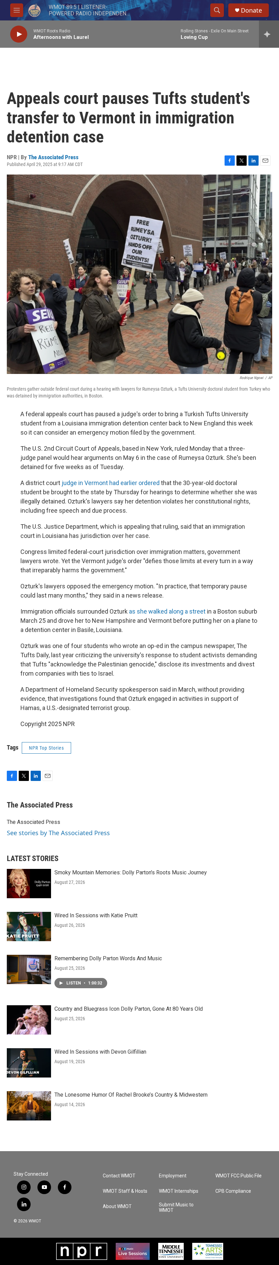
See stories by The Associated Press (58, 833)
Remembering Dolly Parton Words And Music (108, 958)
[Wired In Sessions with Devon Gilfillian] (29, 1063)
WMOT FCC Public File (238, 1175)
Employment (172, 1175)
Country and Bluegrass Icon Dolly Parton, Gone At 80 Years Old (128, 1009)
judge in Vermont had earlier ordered (111, 482)
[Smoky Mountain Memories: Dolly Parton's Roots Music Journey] (29, 883)
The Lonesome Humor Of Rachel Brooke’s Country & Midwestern (131, 1094)
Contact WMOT (119, 1175)
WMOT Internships (178, 1191)
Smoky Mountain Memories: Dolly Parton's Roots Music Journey (130, 872)
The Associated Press (53, 157)
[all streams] (269, 34)
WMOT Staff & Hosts (125, 1191)
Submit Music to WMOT (176, 1207)
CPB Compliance (233, 1191)
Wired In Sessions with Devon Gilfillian (100, 1052)
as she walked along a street (167, 611)
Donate (251, 10)
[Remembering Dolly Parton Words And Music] (29, 969)
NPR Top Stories (46, 748)
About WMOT (117, 1206)
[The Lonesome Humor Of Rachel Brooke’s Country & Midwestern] (29, 1105)
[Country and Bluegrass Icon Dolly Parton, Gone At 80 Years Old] (29, 1020)
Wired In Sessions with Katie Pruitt (95, 915)
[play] (18, 34)
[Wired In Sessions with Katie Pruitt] (29, 926)
